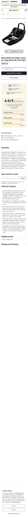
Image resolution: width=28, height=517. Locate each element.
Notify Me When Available (14, 73)
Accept (14, 506)
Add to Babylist (14, 78)
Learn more (13, 85)
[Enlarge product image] (25, 22)
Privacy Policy (16, 502)
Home (2, 18)
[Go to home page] (14, 10)
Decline (14, 509)
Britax (2, 55)
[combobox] (14, 14)
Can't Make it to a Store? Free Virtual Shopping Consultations (14, 5)
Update (23, 178)
